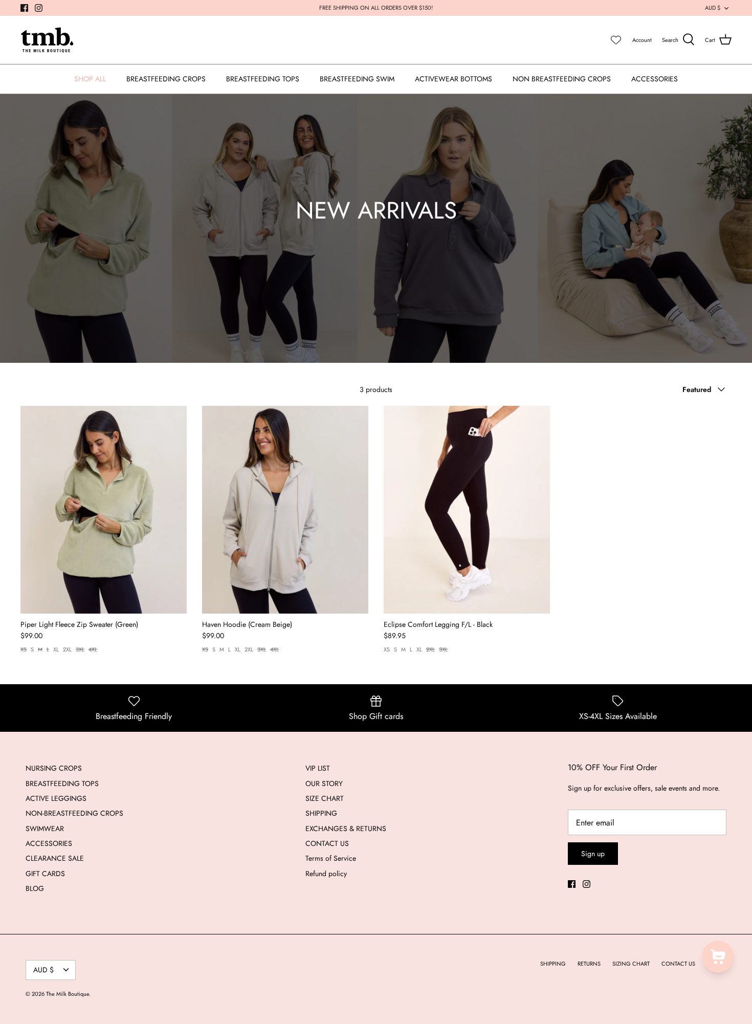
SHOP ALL (90, 79)
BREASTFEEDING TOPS (262, 79)
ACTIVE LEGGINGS (56, 798)
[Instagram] (38, 8)
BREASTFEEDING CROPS (166, 79)
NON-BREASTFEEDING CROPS (74, 813)
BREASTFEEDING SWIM (357, 79)
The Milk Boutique (67, 994)
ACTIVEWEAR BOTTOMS (453, 79)
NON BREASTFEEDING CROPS (562, 79)
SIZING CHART (631, 964)
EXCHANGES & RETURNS (345, 828)
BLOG (35, 888)
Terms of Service (330, 858)
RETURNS (589, 964)
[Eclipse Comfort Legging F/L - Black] (467, 510)
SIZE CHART (324, 798)
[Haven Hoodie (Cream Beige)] (285, 510)
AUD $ (712, 8)
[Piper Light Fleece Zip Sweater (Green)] (103, 510)
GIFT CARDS (45, 873)
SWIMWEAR (45, 828)
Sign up (593, 853)
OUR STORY (324, 783)
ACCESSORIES (654, 79)
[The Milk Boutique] (47, 40)
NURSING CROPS (54, 768)
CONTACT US (327, 843)
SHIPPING (321, 813)
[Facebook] (24, 8)
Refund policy (326, 873)
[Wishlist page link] (616, 40)
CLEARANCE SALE (55, 858)
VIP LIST (317, 768)
